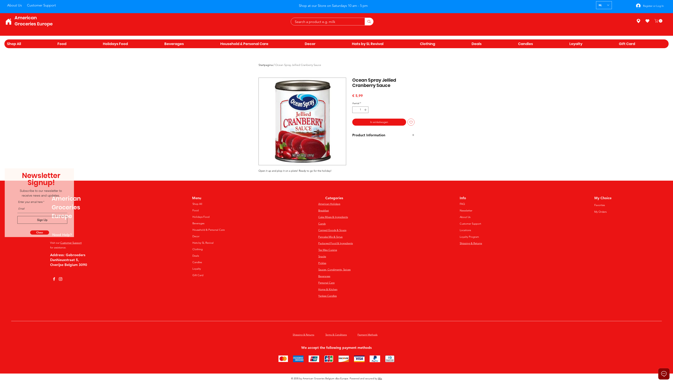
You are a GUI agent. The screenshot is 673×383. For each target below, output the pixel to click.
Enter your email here (30, 202)
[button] (39, 232)
